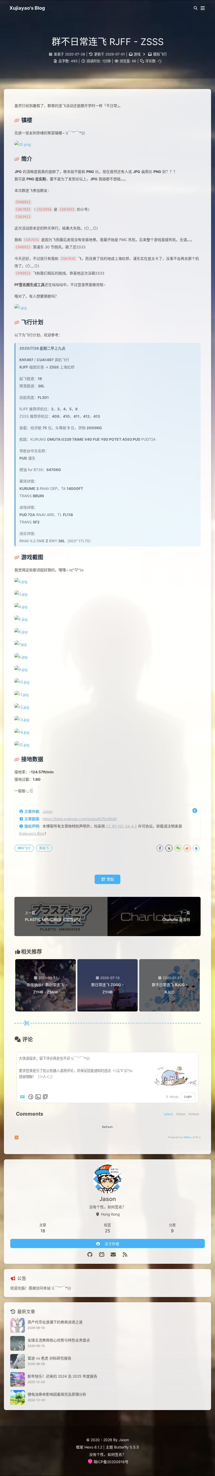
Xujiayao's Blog (32, 833)
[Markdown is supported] (23, 1097)
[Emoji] (31, 1097)
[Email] (113, 1254)
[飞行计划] (28, 322)
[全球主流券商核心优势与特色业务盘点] (17, 1343)
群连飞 (44, 848)
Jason (47, 811)
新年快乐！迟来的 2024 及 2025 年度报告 (62, 1376)
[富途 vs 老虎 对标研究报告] (17, 1361)
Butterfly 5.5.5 (126, 1447)
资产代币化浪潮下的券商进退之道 (55, 1322)
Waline (187, 1137)
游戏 (137, 54)
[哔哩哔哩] (102, 1254)
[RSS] (125, 1254)
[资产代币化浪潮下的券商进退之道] (17, 1325)
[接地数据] (28, 759)
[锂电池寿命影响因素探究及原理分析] (17, 1397)
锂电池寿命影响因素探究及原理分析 (57, 1394)
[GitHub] (90, 1254)
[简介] (23, 158)
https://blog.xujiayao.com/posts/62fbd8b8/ (79, 819)
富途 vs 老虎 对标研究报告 (49, 1358)
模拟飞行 (160, 54)
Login (188, 1096)
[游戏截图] (28, 557)
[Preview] (45, 1097)
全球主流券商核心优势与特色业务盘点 (59, 1340)
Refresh (107, 1127)
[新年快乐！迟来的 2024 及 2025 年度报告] (17, 1379)
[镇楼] (23, 120)
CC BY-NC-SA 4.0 (121, 826)
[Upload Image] (38, 1097)
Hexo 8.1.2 (93, 1447)
